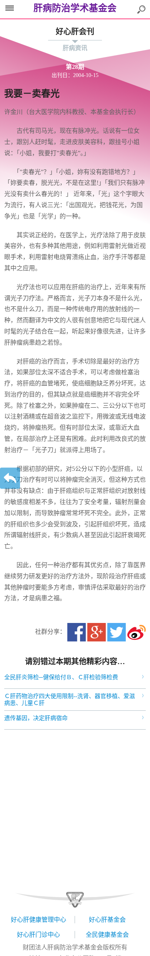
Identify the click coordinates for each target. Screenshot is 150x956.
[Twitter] (116, 632)
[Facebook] (76, 632)
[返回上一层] (10, 478)
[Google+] (96, 632)
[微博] (136, 632)
